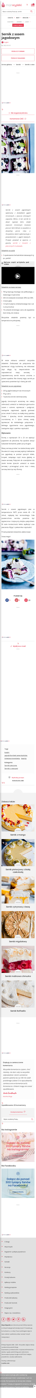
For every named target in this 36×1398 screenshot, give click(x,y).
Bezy (18, 18)
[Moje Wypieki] (12, 5)
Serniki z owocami (11, 768)
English (6, 42)
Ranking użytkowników (11, 1293)
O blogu (7, 1242)
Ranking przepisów (10, 1287)
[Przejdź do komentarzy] (26, 600)
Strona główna (7, 64)
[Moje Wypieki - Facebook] (4, 1319)
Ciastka (10, 22)
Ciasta (10, 18)
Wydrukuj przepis (17, 778)
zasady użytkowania (15, 1357)
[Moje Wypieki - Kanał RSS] (24, 1319)
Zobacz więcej (18, 25)
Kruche (25, 18)
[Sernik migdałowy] (18, 924)
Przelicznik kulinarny (10, 1298)
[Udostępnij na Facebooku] (7, 600)
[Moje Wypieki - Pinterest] (18, 1319)
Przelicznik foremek (10, 1303)
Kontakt (7, 1262)
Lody (27, 22)
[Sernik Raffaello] (18, 994)
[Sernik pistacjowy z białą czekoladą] (18, 852)
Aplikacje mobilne (10, 1282)
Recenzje (7, 1267)
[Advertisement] (18, 88)
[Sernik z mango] (18, 817)
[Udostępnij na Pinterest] (16, 600)
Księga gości (8, 1308)
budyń (6, 752)
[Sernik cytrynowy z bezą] (18, 889)
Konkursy (7, 1272)
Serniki (18, 64)
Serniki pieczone (10, 765)
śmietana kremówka (12, 758)
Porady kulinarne (9, 1277)
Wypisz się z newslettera (12, 1313)
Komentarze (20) (17, 119)
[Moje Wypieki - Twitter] (14, 1319)
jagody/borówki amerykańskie (15, 755)
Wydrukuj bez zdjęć (18, 780)
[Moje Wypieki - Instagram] (8, 1319)
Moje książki (8, 1247)
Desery (19, 22)
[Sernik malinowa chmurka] (18, 959)
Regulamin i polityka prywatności (15, 1252)
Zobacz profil (18, 1156)
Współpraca (8, 1257)
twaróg (23, 758)
